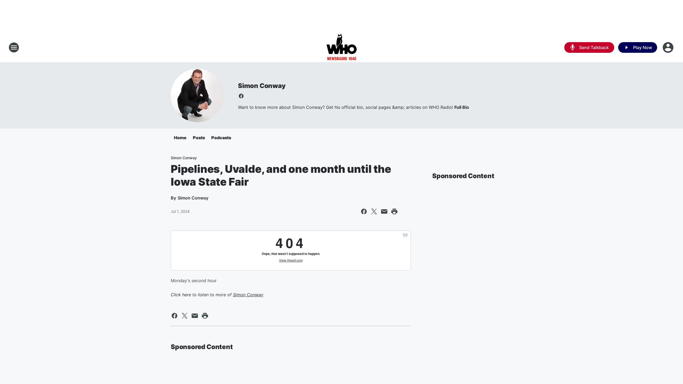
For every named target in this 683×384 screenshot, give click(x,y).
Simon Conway (262, 86)
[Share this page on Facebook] (364, 211)
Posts (199, 137)
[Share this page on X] (374, 211)
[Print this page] (394, 211)
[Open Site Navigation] (14, 47)
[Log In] (668, 47)
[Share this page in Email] (384, 211)
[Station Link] (342, 47)
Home (180, 137)
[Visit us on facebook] (241, 96)
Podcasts (221, 137)
